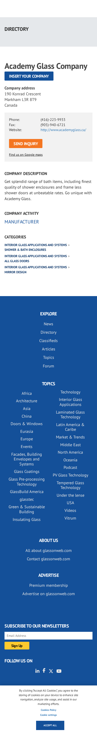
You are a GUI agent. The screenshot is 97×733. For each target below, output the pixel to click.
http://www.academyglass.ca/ (63, 129)
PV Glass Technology (70, 475)
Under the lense (70, 495)
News (48, 323)
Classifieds (48, 340)
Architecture (26, 400)
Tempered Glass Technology (70, 485)
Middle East (70, 444)
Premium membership (48, 585)
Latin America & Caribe (70, 427)
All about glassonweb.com (48, 550)
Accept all (50, 725)
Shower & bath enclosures (25, 250)
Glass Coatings (26, 471)
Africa (27, 393)
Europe (27, 438)
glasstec (27, 499)
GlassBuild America (27, 491)
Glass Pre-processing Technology (27, 482)
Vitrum (70, 518)
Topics (48, 357)
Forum (48, 366)
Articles (48, 349)
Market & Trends (70, 437)
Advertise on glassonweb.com (48, 593)
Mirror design (15, 272)
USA (70, 502)
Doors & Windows (27, 423)
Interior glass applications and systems (36, 245)
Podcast (70, 467)
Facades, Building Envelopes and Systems (26, 459)
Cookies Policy (48, 709)
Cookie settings (48, 714)
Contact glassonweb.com (48, 558)
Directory (48, 332)
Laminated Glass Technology (70, 415)
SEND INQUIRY (26, 143)
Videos (70, 510)
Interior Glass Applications (70, 402)
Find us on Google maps (26, 155)
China (27, 416)
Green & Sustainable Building (27, 509)
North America (70, 452)
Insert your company (29, 76)
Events (26, 446)
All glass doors (17, 261)
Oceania (70, 459)
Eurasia (26, 431)
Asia (26, 408)
